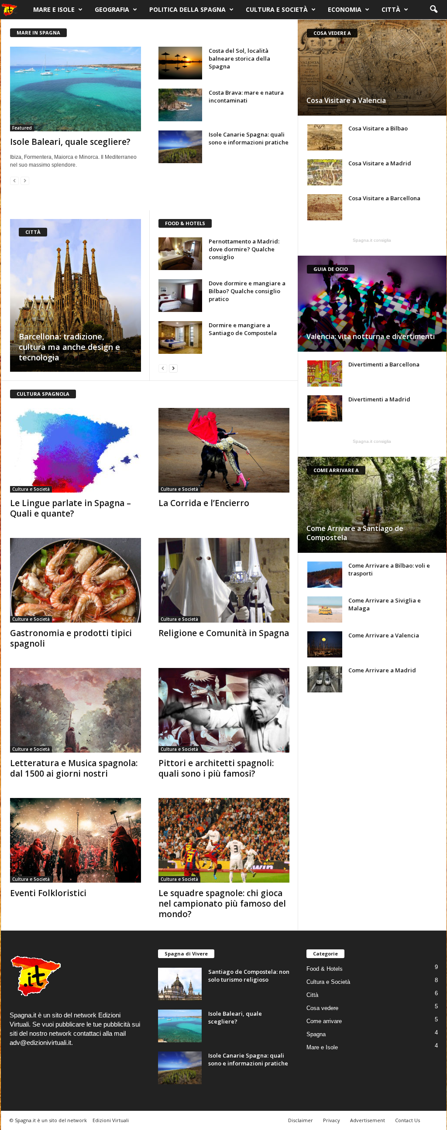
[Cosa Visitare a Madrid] (324, 172)
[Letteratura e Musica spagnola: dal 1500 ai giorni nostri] (75, 710)
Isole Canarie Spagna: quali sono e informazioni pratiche (249, 138)
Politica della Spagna (187, 9)
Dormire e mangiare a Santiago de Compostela (243, 329)
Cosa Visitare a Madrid (379, 163)
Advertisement (367, 1120)
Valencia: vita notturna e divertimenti (370, 336)
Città (391, 9)
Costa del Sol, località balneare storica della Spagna (239, 58)
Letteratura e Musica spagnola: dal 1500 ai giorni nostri (74, 768)
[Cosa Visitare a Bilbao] (324, 137)
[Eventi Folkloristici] (75, 840)
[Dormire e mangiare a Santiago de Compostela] (180, 337)
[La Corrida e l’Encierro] (223, 450)
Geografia (112, 9)
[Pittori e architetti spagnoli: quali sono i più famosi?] (223, 710)
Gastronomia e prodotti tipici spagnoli (71, 638)
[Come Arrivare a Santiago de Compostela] (372, 505)
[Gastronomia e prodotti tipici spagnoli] (75, 580)
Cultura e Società (277, 9)
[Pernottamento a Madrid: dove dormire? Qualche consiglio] (180, 253)
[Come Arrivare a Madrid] (324, 679)
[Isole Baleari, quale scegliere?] (75, 89)
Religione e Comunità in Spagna (223, 633)
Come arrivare (324, 1021)
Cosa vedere (322, 1008)
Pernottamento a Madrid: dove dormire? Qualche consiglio (244, 249)
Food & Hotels (324, 969)
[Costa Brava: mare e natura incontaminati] (180, 105)
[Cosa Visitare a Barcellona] (324, 207)
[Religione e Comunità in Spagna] (223, 580)
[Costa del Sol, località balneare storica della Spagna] (180, 63)
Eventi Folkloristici (48, 893)
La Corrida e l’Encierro (203, 503)
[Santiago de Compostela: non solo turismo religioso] (180, 984)
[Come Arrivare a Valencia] (324, 644)
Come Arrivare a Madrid (382, 670)
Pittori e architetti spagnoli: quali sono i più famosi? (216, 768)
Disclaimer (300, 1120)
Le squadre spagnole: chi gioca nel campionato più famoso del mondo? (222, 903)
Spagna (316, 1034)
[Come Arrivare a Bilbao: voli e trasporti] (324, 575)
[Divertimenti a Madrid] (324, 408)
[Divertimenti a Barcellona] (324, 373)
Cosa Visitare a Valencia (346, 100)
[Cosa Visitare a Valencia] (372, 68)
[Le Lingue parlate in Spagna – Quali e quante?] (75, 450)
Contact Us (407, 1120)
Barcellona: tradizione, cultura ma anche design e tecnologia (69, 347)
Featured (22, 128)
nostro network (50, 1033)
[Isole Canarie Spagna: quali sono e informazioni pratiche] (180, 146)
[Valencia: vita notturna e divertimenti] (372, 304)
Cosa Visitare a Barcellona (384, 198)
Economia (344, 9)
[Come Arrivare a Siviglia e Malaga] (324, 609)
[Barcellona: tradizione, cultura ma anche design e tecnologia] (75, 295)
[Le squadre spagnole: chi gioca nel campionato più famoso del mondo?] (223, 840)
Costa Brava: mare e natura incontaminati (246, 96)
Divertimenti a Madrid (379, 399)
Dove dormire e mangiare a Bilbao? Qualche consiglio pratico (247, 291)
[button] (433, 9)
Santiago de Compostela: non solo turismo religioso (248, 975)
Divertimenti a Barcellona (383, 364)
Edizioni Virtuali (111, 1120)
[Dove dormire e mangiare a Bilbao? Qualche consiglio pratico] (180, 295)
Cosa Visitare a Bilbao (378, 128)
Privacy (331, 1120)
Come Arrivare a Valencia (383, 635)
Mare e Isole (54, 9)
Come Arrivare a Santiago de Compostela (354, 533)
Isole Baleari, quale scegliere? (70, 141)
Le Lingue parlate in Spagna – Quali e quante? (70, 508)
